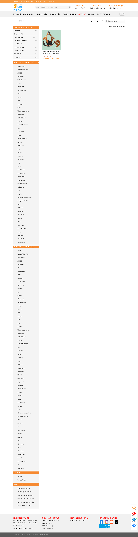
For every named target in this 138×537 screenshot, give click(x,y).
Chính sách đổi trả (47, 523)
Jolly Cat (20, 437)
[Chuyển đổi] (36, 34)
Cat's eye (20, 351)
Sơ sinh (19, 476)
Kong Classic (21, 176)
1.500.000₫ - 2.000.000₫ (25, 498)
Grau (18, 107)
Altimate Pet (21, 242)
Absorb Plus (21, 239)
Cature (19, 288)
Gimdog (20, 104)
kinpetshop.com (44, 534)
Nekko (19, 392)
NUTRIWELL (21, 170)
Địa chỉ (134, 510)
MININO (20, 364)
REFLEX (19, 204)
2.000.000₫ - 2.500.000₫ (25, 502)
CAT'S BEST (21, 281)
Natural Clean (21, 180)
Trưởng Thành (21, 480)
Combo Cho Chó (19, 47)
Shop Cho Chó (18, 34)
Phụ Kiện (17, 30)
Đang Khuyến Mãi (22, 201)
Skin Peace (20, 235)
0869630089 (80, 6)
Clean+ (19, 433)
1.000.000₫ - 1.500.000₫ (25, 495)
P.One (19, 190)
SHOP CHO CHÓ (28, 14)
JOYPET (20, 208)
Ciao (18, 427)
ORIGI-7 (20, 135)
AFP (18, 94)
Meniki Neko (21, 430)
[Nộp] (69, 7)
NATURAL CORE (22, 125)
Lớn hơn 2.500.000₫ (24, 505)
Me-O (19, 440)
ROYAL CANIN (22, 138)
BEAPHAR (20, 87)
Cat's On (20, 354)
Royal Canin (21, 368)
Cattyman (20, 306)
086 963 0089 (80, 521)
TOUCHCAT (21, 271)
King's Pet (20, 145)
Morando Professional (24, 197)
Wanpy (19, 395)
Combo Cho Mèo (19, 50)
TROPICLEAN (21, 90)
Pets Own (20, 225)
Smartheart (21, 159)
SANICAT (20, 278)
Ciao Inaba (20, 214)
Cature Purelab (22, 183)
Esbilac (19, 218)
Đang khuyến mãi (22, 416)
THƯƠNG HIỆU (55, 14)
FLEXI (19, 166)
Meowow (20, 385)
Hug (18, 149)
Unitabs (19, 326)
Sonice (19, 406)
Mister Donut (21, 389)
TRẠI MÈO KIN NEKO (69, 14)
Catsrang (20, 357)
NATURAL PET (22, 228)
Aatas (19, 250)
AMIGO (19, 73)
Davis (19, 232)
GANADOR (20, 132)
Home (15, 21)
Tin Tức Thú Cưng (103, 14)
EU (18, 292)
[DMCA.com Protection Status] (104, 526)
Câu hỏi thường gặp (47, 528)
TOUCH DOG (21, 80)
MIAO (19, 275)
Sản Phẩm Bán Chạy (20, 40)
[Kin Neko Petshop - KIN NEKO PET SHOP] (22, 7)
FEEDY (19, 97)
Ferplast (19, 194)
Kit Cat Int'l (20, 451)
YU (18, 465)
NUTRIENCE (21, 173)
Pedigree (20, 156)
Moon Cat (20, 299)
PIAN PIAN (20, 76)
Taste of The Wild (23, 69)
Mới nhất (112, 26)
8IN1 (18, 100)
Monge (19, 152)
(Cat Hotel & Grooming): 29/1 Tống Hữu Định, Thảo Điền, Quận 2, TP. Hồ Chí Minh (25, 523)
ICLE (18, 268)
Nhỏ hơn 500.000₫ (23, 488)
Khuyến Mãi (121, 26)
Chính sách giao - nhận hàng (50, 520)
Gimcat (19, 316)
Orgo (19, 163)
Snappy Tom (21, 454)
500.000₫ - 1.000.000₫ (24, 492)
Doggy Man (21, 66)
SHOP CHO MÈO (41, 14)
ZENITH (19, 142)
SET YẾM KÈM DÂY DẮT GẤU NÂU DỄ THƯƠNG (51, 53)
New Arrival (17, 57)
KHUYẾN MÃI (82, 14)
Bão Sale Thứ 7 (18, 54)
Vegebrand (20, 211)
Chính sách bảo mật (47, 526)
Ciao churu (20, 378)
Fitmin (19, 361)
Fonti (18, 83)
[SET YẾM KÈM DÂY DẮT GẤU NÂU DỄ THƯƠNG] (51, 40)
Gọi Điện (134, 515)
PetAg (19, 221)
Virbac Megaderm (23, 111)
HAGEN (19, 121)
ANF (18, 128)
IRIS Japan (20, 187)
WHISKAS (20, 371)
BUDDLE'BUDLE (22, 114)
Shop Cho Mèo (18, 37)
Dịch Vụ (91, 14)
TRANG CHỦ (17, 14)
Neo (18, 323)
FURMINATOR (21, 118)
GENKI (19, 295)
